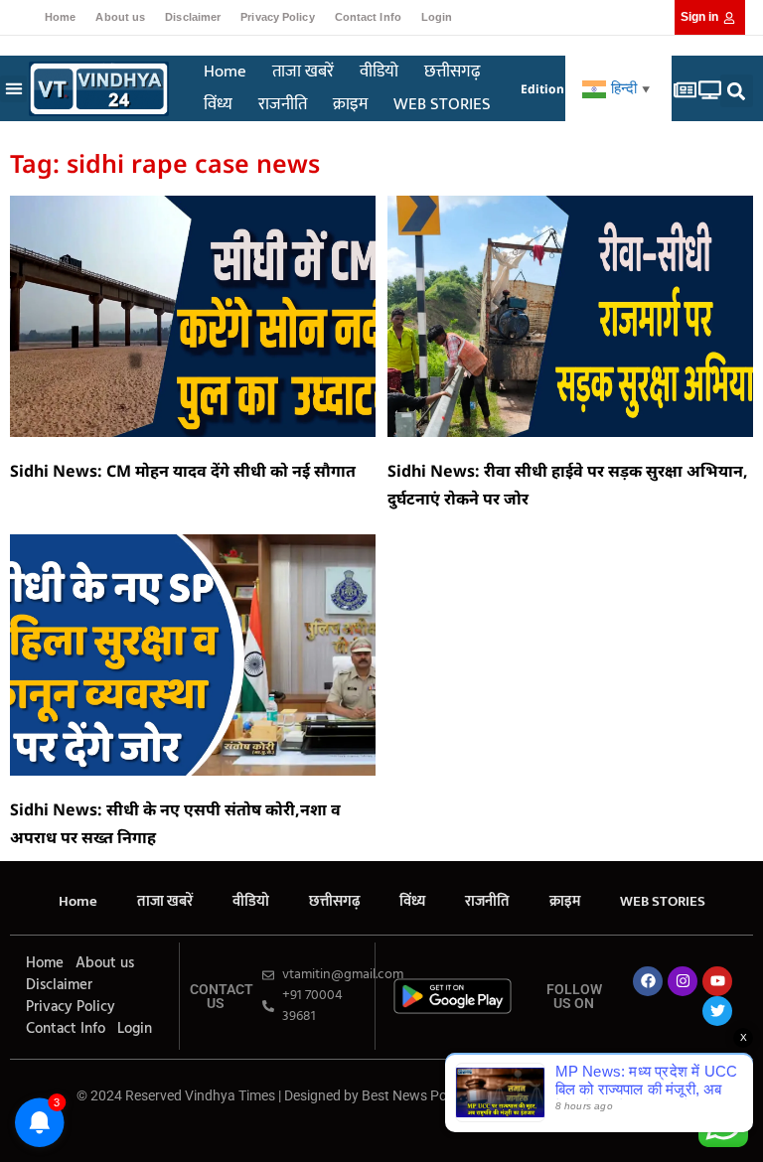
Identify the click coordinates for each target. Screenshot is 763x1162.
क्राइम (350, 104)
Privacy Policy (277, 17)
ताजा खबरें (303, 71)
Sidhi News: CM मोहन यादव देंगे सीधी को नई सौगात (183, 471)
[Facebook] (648, 981)
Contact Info (368, 17)
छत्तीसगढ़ (452, 71)
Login (437, 17)
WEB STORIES (442, 104)
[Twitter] (717, 1011)
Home (60, 17)
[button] (13, 88)
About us (120, 17)
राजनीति (282, 104)
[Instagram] (682, 981)
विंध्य (218, 104)
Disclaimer (193, 17)
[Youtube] (717, 981)
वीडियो (379, 71)
